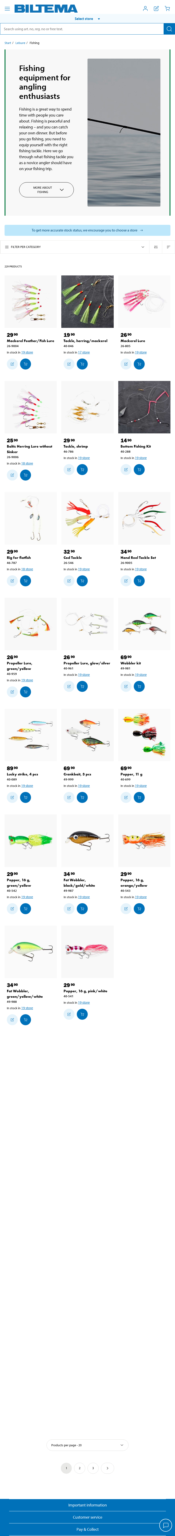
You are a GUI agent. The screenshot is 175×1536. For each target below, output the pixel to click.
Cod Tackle (73, 557)
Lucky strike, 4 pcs (22, 774)
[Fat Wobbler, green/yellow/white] (31, 952)
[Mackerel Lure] (144, 301)
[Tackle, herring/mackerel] (87, 301)
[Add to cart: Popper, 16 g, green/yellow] (25, 908)
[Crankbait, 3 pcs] (87, 735)
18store (27, 463)
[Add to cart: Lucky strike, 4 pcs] (25, 797)
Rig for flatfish (19, 557)
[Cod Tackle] (87, 518)
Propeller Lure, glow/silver (87, 663)
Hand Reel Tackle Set (138, 557)
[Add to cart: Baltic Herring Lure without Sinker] (25, 475)
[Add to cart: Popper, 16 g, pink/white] (82, 1014)
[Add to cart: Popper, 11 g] (139, 797)
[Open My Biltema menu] (145, 8)
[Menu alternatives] (7, 8)
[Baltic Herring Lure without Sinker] (31, 407)
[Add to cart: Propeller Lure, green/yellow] (25, 691)
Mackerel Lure (133, 340)
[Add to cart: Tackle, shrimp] (82, 469)
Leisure (20, 43)
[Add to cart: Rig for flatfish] (25, 580)
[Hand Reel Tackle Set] (144, 518)
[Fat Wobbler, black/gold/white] (87, 840)
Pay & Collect (88, 1529)
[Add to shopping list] (12, 364)
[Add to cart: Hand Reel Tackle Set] (139, 580)
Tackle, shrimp (76, 446)
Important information (87, 1505)
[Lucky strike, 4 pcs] (31, 735)
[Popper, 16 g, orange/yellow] (144, 840)
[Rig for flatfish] (31, 518)
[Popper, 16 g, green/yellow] (31, 840)
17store (84, 352)
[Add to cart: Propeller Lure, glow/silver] (82, 686)
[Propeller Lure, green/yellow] (31, 624)
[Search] (169, 29)
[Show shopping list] (156, 8)
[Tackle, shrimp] (87, 407)
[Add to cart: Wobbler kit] (139, 686)
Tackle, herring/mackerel (85, 340)
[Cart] (167, 8)
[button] (87, 18)
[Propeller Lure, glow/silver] (87, 624)
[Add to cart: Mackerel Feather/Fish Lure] (25, 364)
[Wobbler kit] (144, 624)
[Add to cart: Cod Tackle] (82, 580)
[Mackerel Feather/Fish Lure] (31, 301)
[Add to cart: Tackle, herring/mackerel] (82, 364)
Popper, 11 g (131, 774)
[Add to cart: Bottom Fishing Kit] (139, 469)
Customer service (87, 1517)
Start (8, 43)
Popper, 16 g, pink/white (85, 991)
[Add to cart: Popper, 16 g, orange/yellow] (139, 908)
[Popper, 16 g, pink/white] (87, 952)
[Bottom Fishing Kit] (144, 407)
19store (27, 352)
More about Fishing (42, 189)
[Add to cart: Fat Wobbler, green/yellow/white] (25, 1019)
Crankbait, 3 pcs (77, 774)
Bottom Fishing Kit (136, 446)
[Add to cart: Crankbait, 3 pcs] (82, 797)
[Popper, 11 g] (144, 735)
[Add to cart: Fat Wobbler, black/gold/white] (82, 908)
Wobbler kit (131, 663)
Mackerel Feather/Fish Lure (30, 340)
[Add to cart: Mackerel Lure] (139, 364)
